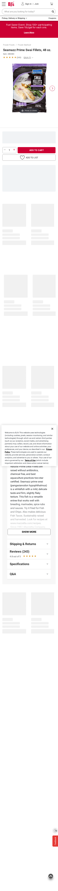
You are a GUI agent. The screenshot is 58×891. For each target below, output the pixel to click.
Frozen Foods (9, 45)
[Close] (52, 428)
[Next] (52, 88)
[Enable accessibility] (55, 830)
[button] (12, 57)
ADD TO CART (36, 150)
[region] (28, 445)
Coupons (52, 18)
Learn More (29, 32)
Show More (29, 531)
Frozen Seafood (24, 45)
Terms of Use (30, 460)
